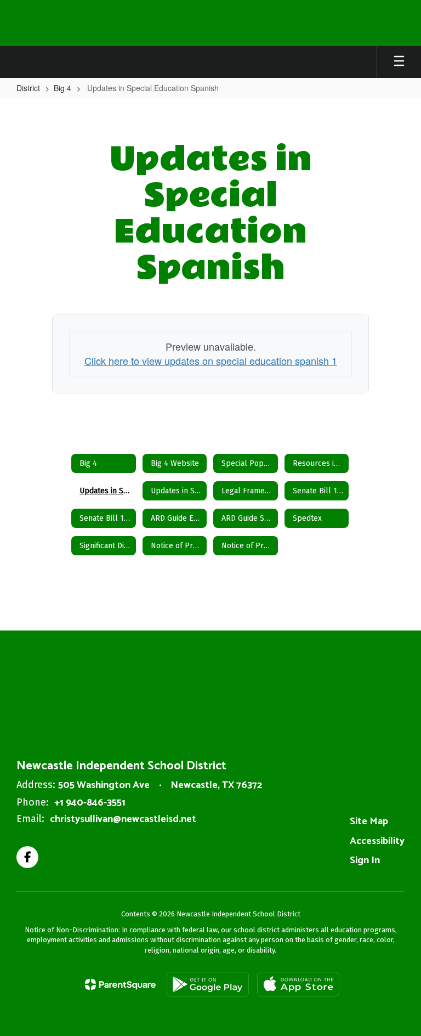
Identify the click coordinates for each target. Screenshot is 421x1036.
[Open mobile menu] (399, 62)
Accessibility (377, 841)
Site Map (369, 821)
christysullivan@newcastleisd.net (123, 819)
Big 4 (62, 87)
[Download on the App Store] (298, 984)
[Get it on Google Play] (208, 984)
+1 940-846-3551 (90, 803)
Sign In (365, 860)
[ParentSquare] (120, 984)
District (28, 87)
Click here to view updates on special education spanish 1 (210, 360)
